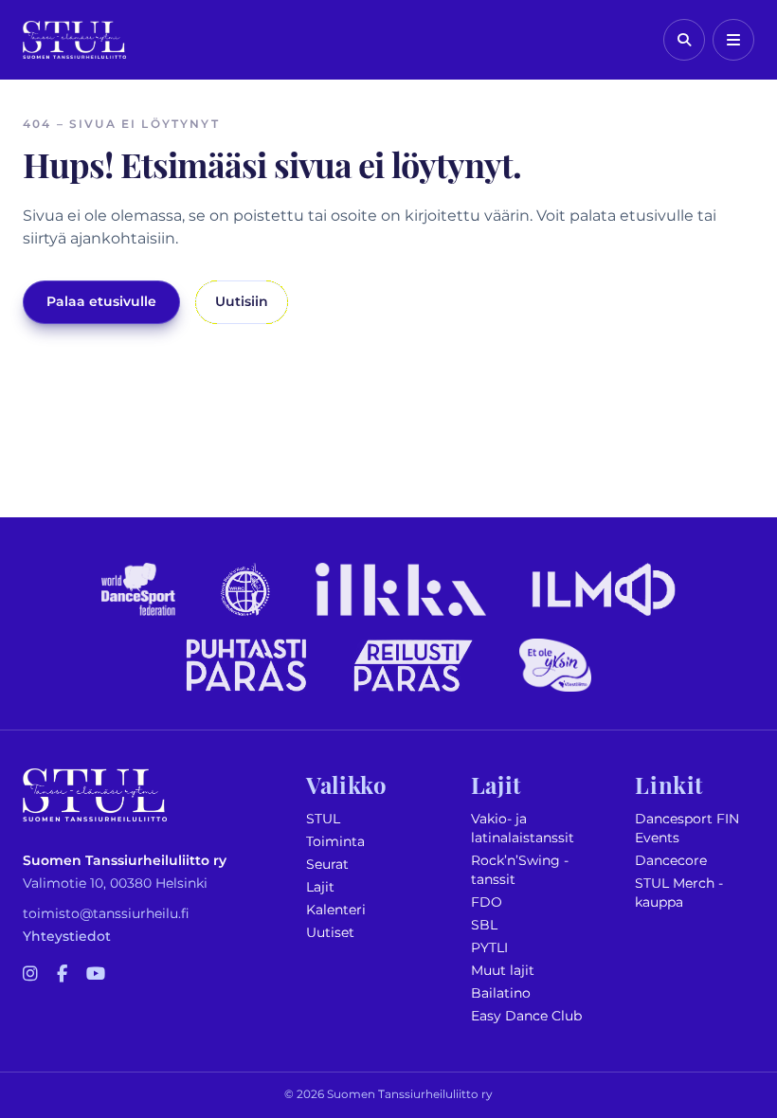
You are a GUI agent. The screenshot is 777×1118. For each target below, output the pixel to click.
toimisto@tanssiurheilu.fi (106, 914)
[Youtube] (95, 975)
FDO (486, 902)
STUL (323, 819)
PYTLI (489, 948)
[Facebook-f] (62, 975)
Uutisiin (241, 302)
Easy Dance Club (526, 1016)
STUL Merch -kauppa (679, 893)
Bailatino (501, 993)
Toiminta (335, 842)
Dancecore (671, 861)
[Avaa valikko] (733, 40)
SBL (484, 925)
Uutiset (330, 933)
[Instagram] (30, 975)
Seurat (327, 864)
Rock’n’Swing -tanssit (520, 870)
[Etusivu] (74, 40)
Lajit (320, 887)
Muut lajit (502, 971)
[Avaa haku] (684, 40)
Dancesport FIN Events (687, 828)
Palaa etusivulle (101, 302)
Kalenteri (336, 910)
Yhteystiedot (67, 936)
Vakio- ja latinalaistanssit (522, 828)
